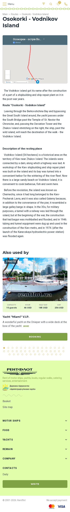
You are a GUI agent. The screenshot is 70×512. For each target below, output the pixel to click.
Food (6, 430)
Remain (8, 449)
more (26, 326)
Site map (8, 407)
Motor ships (12, 420)
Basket (7, 401)
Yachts (8, 439)
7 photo (11, 261)
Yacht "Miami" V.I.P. (16, 316)
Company (9, 458)
